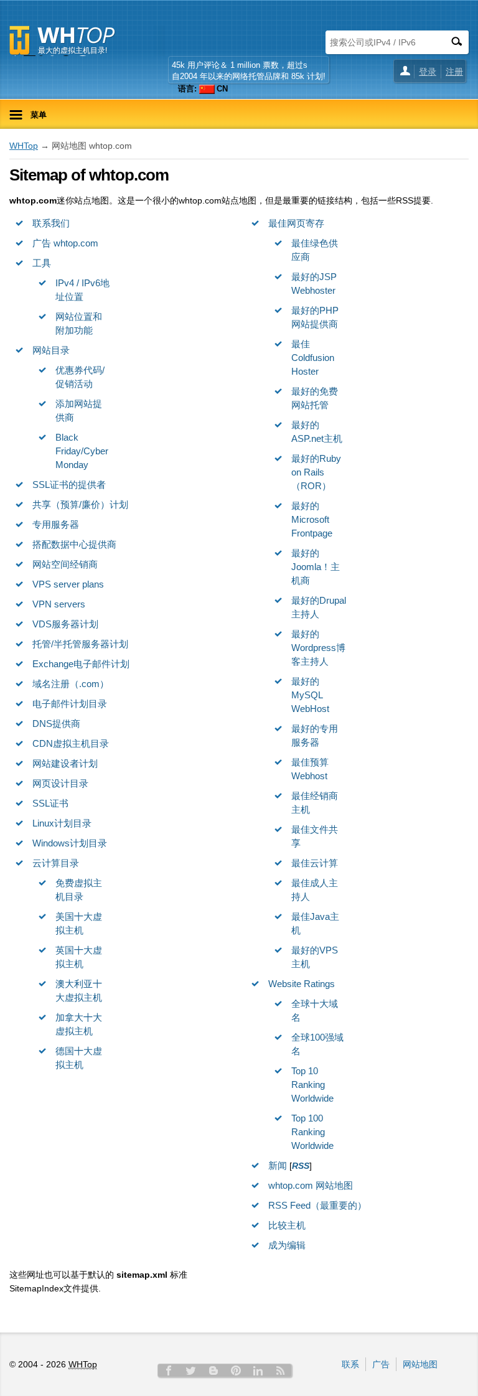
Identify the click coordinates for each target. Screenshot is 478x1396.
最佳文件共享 (314, 836)
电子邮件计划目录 (69, 703)
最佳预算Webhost (310, 769)
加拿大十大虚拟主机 (78, 1024)
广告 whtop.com (65, 243)
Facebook (169, 1370)
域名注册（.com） (70, 683)
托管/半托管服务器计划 (80, 644)
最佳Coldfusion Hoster (312, 358)
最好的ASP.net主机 (316, 431)
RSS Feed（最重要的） (317, 1205)
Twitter (191, 1370)
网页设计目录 (60, 783)
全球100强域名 (317, 1044)
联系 (350, 1364)
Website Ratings (301, 983)
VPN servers (58, 604)
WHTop (23, 146)
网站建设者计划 (65, 763)
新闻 (277, 1165)
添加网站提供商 (78, 410)
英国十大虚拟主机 (78, 957)
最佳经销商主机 (314, 802)
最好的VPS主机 (314, 957)
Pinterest (236, 1370)
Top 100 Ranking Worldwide (312, 1132)
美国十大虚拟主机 (78, 923)
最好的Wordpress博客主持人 (318, 648)
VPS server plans (68, 584)
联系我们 (51, 223)
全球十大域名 (314, 1010)
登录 (427, 72)
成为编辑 (287, 1245)
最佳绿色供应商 (314, 250)
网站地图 (420, 1364)
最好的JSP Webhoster (314, 283)
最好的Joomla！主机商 (315, 567)
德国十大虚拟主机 (78, 1058)
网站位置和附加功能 (78, 323)
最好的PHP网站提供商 (315, 317)
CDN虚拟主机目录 (70, 743)
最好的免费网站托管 (314, 398)
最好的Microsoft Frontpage (311, 519)
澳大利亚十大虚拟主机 (78, 990)
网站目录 (51, 350)
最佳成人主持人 (314, 890)
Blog (213, 1370)
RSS (281, 1370)
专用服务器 (55, 524)
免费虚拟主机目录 (78, 890)
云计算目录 (55, 863)
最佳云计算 (314, 863)
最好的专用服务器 (314, 735)
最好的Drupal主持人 (318, 607)
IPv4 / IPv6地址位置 (82, 290)
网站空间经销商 (65, 564)
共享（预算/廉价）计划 (80, 504)
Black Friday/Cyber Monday (81, 451)
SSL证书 (50, 803)
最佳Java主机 (315, 923)
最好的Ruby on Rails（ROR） (316, 472)
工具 (41, 263)
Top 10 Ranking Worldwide (312, 1084)
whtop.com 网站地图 (310, 1185)
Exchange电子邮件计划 (80, 663)
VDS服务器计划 (65, 624)
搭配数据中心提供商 (74, 544)
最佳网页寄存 (296, 223)
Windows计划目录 (69, 843)
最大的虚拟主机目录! (72, 50)
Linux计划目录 (61, 823)
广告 (381, 1364)
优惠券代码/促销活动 (80, 377)
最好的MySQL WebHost (310, 695)
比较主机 (287, 1225)
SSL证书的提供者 (69, 484)
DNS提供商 (56, 723)
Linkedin (258, 1370)
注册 (454, 72)
